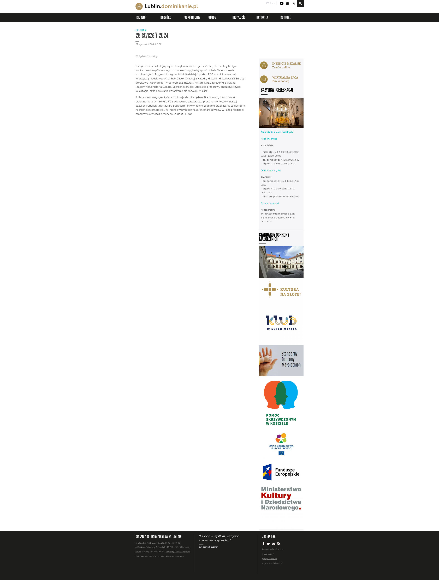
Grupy (212, 17)
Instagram (287, 3)
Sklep (293, 3)
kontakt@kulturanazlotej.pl (178, 552)
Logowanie (271, 3)
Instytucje (238, 17)
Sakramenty (192, 17)
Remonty (262, 17)
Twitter (268, 543)
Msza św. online (269, 139)
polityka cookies (269, 559)
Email (273, 544)
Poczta (268, 3)
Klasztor (141, 17)
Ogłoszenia (140, 30)
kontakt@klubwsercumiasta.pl (171, 557)
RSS (278, 543)
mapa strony (268, 554)
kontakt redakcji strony (272, 549)
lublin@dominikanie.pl (145, 547)
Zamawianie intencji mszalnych (277, 132)
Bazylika (165, 17)
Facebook (276, 3)
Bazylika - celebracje (277, 90)
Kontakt (285, 17)
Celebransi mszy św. (271, 170)
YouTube (281, 3)
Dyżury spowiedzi (270, 203)
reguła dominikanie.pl (272, 563)
